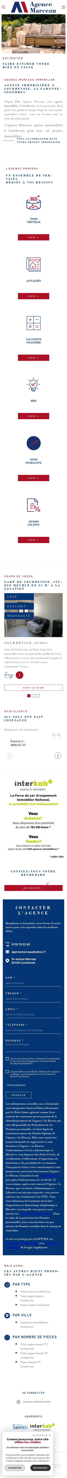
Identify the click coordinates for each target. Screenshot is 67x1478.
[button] (28, 695)
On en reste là (40, 1435)
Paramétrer (15, 1467)
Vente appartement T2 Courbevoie (34, 1347)
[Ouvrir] (3, 7)
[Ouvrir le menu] (63, 7)
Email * (12, 1009)
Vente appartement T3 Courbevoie (34, 1355)
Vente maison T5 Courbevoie (30, 1364)
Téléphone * (17, 1025)
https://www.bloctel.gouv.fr (36, 1213)
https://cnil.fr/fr (48, 1175)
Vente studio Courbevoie (35, 1305)
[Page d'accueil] (33, 7)
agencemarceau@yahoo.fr (29, 952)
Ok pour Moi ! (40, 1467)
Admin (56, 1467)
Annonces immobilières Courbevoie (34, 1325)
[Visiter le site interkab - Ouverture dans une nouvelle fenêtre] (42, 1427)
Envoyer (19, 1095)
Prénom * (14, 993)
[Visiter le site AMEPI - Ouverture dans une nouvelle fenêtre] (19, 1427)
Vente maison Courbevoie (35, 1291)
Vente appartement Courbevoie (32, 1298)
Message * (15, 1040)
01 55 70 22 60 (21, 944)
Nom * (11, 978)
